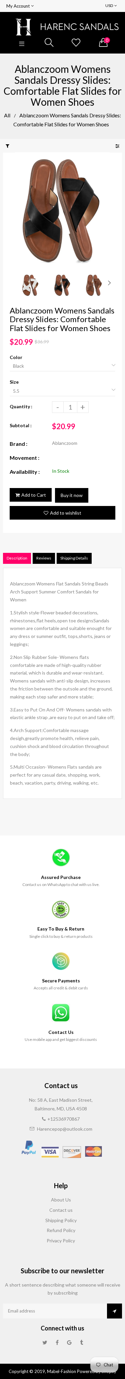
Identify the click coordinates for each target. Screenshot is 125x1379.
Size (14, 382)
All (7, 115)
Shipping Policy (61, 1220)
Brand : (18, 443)
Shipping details (74, 558)
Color (16, 357)
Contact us (61, 1210)
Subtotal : (21, 425)
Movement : (24, 457)
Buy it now (72, 495)
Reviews (43, 558)
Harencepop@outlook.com (64, 1129)
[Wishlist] (76, 42)
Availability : (25, 471)
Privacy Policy (61, 1240)
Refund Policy (61, 1230)
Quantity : (21, 406)
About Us (61, 1199)
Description (17, 558)
